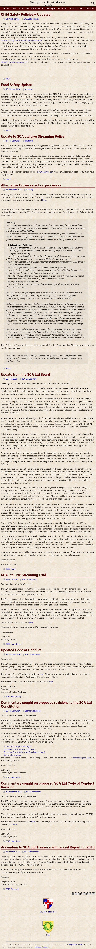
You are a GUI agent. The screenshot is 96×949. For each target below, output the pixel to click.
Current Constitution (13, 755)
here (44, 200)
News (14, 8)
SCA (48, 935)
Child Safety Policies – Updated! (26, 14)
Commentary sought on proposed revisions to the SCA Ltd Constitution (46, 704)
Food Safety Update (16, 85)
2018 (8, 889)
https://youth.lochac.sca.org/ (13, 62)
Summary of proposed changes (17, 746)
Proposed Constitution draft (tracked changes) (24, 752)
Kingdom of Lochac (48, 911)
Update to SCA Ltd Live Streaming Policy (33, 136)
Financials (62, 8)
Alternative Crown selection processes (31, 185)
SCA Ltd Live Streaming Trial (23, 575)
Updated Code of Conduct (21, 650)
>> (93, 894)
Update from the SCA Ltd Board (25, 374)
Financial (14, 889)
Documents (36, 8)
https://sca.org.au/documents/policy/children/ (21, 40)
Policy (18, 644)
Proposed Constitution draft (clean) (19, 749)
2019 (8, 696)
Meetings (50, 8)
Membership (75, 8)
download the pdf (45, 172)
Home (6, 8)
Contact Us (90, 8)
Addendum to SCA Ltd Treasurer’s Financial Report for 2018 (48, 847)
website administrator (41, 947)
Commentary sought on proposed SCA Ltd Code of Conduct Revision (47, 785)
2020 (8, 569)
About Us (23, 8)
